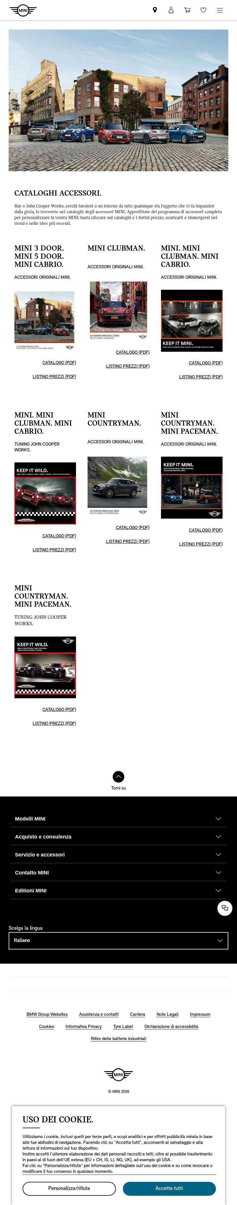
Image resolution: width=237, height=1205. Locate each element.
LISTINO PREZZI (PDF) (54, 377)
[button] (171, 10)
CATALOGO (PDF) (59, 363)
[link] (155, 10)
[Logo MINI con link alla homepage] (118, 1074)
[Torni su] (118, 777)
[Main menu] (220, 10)
